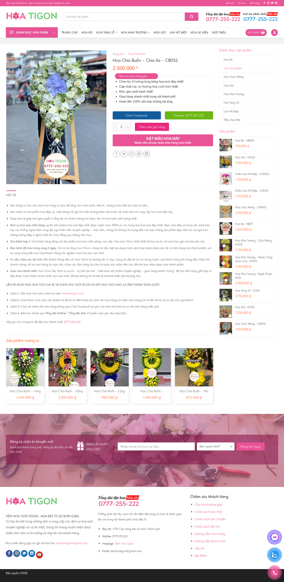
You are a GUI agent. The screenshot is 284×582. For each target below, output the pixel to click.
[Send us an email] (276, 3)
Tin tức (241, 3)
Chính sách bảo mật (208, 512)
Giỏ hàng (255, 3)
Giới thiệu (219, 32)
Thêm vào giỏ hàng (152, 127)
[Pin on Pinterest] (139, 153)
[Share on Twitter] (124, 153)
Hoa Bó (87, 32)
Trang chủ (70, 32)
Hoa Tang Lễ (105, 32)
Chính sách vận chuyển (210, 519)
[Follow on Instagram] (268, 3)
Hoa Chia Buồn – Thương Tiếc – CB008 (152, 393)
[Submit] (191, 16)
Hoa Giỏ (160, 32)
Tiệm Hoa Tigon (124, 543)
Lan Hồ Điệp (178, 32)
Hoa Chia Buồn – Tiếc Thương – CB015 (194, 393)
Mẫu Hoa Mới (232, 120)
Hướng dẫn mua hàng (210, 534)
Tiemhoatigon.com (73, 293)
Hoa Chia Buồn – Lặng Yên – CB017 (109, 393)
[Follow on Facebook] (264, 3)
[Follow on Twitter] (272, 3)
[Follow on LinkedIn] (31, 553)
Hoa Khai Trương (134, 32)
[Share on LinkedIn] (146, 153)
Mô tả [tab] (11, 195)
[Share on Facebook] (116, 153)
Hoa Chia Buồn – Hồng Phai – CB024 (67, 393)
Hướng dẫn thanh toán (210, 541)
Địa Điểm (201, 556)
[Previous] (6, 377)
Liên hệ (229, 3)
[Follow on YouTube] (39, 554)
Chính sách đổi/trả (207, 527)
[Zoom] (12, 179)
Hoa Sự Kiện (199, 32)
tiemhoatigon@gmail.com (72, 543)
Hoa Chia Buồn (233, 68)
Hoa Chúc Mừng (233, 77)
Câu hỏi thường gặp (208, 504)
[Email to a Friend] (131, 153)
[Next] (213, 377)
